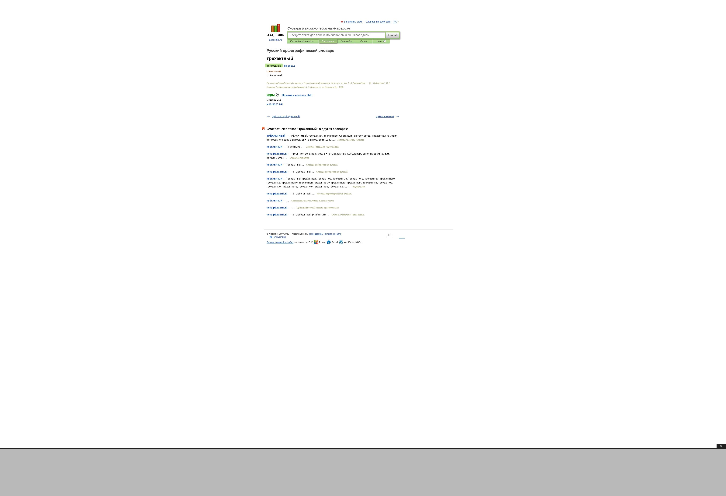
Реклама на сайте (332, 234)
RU (395, 21)
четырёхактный (277, 153)
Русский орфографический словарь (303, 41)
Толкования (328, 41)
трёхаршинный (385, 116)
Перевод (289, 65)
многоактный (275, 103)
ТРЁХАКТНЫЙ (276, 135)
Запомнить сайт (353, 21)
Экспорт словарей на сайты (280, 242)
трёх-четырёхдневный (286, 116)
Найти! (392, 35)
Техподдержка (316, 234)
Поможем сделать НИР (297, 94)
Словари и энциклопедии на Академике (318, 28)
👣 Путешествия (277, 237)
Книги (363, 41)
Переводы (346, 41)
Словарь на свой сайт (378, 21)
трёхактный (274, 146)
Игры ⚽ (381, 41)
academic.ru (275, 40)
